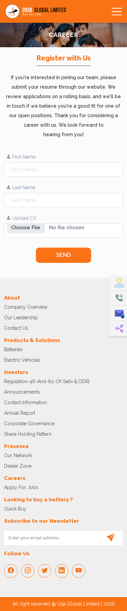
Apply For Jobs (21, 487)
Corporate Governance (29, 423)
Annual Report (19, 413)
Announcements (22, 392)
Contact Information (25, 402)
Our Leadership (21, 317)
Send (63, 255)
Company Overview (25, 307)
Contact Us (16, 328)
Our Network (18, 455)
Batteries (13, 349)
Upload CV (24, 218)
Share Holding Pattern (27, 434)
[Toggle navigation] (115, 11)
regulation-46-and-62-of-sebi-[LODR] (46, 381)
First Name (23, 157)
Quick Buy (15, 508)
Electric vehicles (22, 360)
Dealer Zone (17, 466)
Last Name (23, 187)
